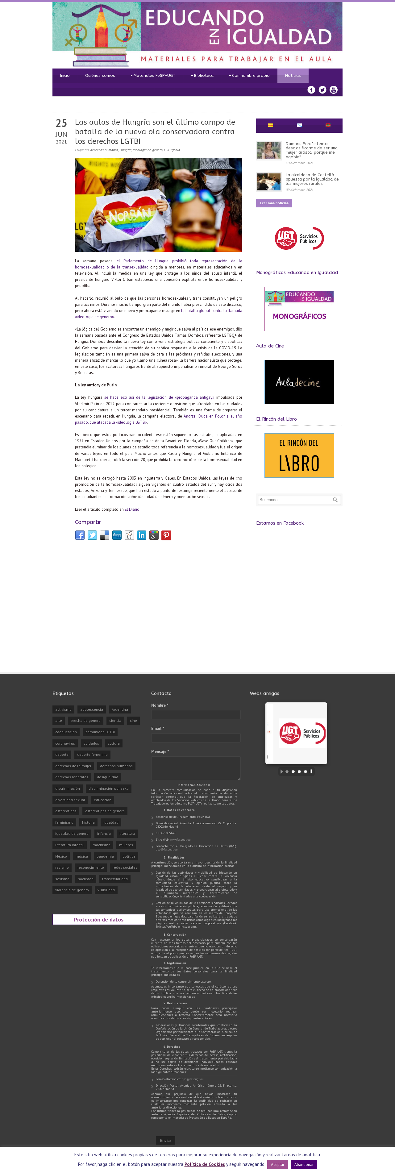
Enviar (165, 1140)
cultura (114, 743)
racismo (62, 867)
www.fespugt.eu (180, 840)
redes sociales (125, 867)
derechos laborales (71, 777)
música (82, 856)
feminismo (64, 822)
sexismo (62, 878)
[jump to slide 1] (287, 771)
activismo (63, 709)
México (61, 856)
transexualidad (115, 878)
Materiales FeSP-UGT (153, 75)
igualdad (110, 822)
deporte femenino (92, 754)
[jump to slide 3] (299, 771)
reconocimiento (90, 867)
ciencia (115, 720)
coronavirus (65, 743)
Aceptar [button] (277, 1164)
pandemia (105, 856)
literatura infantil (69, 844)
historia (88, 822)
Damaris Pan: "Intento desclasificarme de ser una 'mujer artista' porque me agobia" (312, 150)
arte (58, 720)
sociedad (86, 878)
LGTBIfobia (172, 150)
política (129, 856)
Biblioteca (202, 75)
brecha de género (86, 720)
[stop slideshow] (312, 771)
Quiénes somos (100, 75)
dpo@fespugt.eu (167, 849)
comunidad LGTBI (100, 732)
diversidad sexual (70, 799)
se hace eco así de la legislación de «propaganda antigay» (159, 397)
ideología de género (148, 150)
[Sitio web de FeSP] (299, 252)
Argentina (120, 709)
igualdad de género (72, 833)
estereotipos (66, 811)
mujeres (126, 844)
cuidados (91, 743)
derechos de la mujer (73, 765)
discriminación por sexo (109, 788)
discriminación (67, 788)
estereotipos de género (105, 811)
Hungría (125, 150)
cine (133, 720)
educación (102, 799)
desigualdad (107, 777)
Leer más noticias (274, 203)
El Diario (132, 509)
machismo (101, 844)
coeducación (66, 732)
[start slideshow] (280, 771)
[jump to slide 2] (293, 771)
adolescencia (91, 709)
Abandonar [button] (304, 1164)
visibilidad (106, 890)
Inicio (65, 75)
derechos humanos (104, 150)
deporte (62, 754)
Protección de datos (98, 919)
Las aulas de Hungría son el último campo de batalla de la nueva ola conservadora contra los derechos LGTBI (155, 132)
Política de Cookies (205, 1164)
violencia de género (72, 890)
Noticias (293, 75)
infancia (104, 833)
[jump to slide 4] (305, 771)
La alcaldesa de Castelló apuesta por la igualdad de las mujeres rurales (312, 179)
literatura (127, 833)
